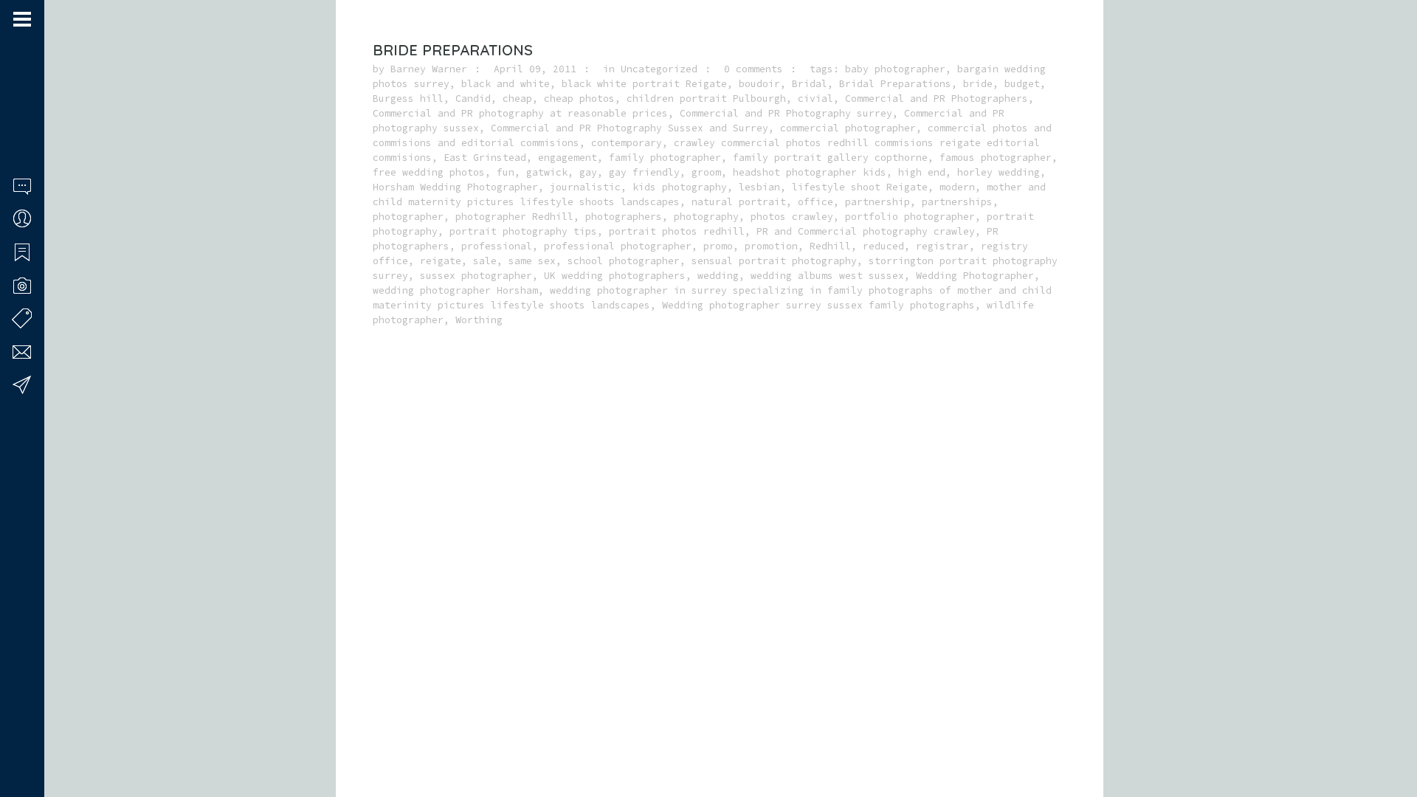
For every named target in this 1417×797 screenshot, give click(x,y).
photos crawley (792, 216)
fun (505, 172)
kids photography (679, 187)
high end (921, 172)
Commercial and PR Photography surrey (786, 113)
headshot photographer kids (809, 172)
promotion (771, 246)
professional (496, 246)
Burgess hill (408, 98)
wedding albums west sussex (827, 275)
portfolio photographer (910, 216)
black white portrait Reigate (644, 83)
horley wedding (998, 172)
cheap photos (579, 98)
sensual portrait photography (774, 261)
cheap (517, 98)
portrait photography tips (523, 231)
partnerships (957, 202)
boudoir (759, 83)
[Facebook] (18, 740)
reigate (440, 261)
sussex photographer (476, 275)
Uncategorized (659, 69)
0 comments (753, 69)
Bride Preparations (453, 50)
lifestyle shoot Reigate (860, 187)
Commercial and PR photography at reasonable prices (520, 113)
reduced (883, 246)
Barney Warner (428, 69)
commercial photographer (848, 128)
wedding (718, 275)
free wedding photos (429, 172)
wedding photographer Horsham (455, 290)
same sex (532, 261)
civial (815, 98)
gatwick (547, 172)
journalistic (585, 187)
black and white (505, 83)
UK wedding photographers (615, 275)
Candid (473, 98)
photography (706, 216)
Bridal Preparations (895, 83)
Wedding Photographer (975, 275)
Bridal (809, 83)
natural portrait (739, 202)
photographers (623, 216)
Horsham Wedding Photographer (455, 187)
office (815, 202)
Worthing (479, 320)
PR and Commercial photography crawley (865, 231)
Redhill (830, 246)
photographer (408, 216)
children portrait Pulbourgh (706, 98)
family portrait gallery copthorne (830, 157)
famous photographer (996, 157)
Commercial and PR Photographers (936, 98)
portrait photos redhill (677, 231)
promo (718, 246)
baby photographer (895, 69)
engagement (567, 157)
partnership (877, 202)
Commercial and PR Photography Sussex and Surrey (629, 128)
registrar (942, 246)
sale (485, 261)
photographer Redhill (514, 216)
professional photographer (618, 246)
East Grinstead (485, 157)
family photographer (665, 157)
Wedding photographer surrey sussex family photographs (818, 305)
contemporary (626, 143)
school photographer (624, 261)
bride (978, 83)
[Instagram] (38, 740)
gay (588, 172)
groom (706, 172)
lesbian (759, 187)
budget (1022, 83)
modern (957, 187)
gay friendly (644, 172)
